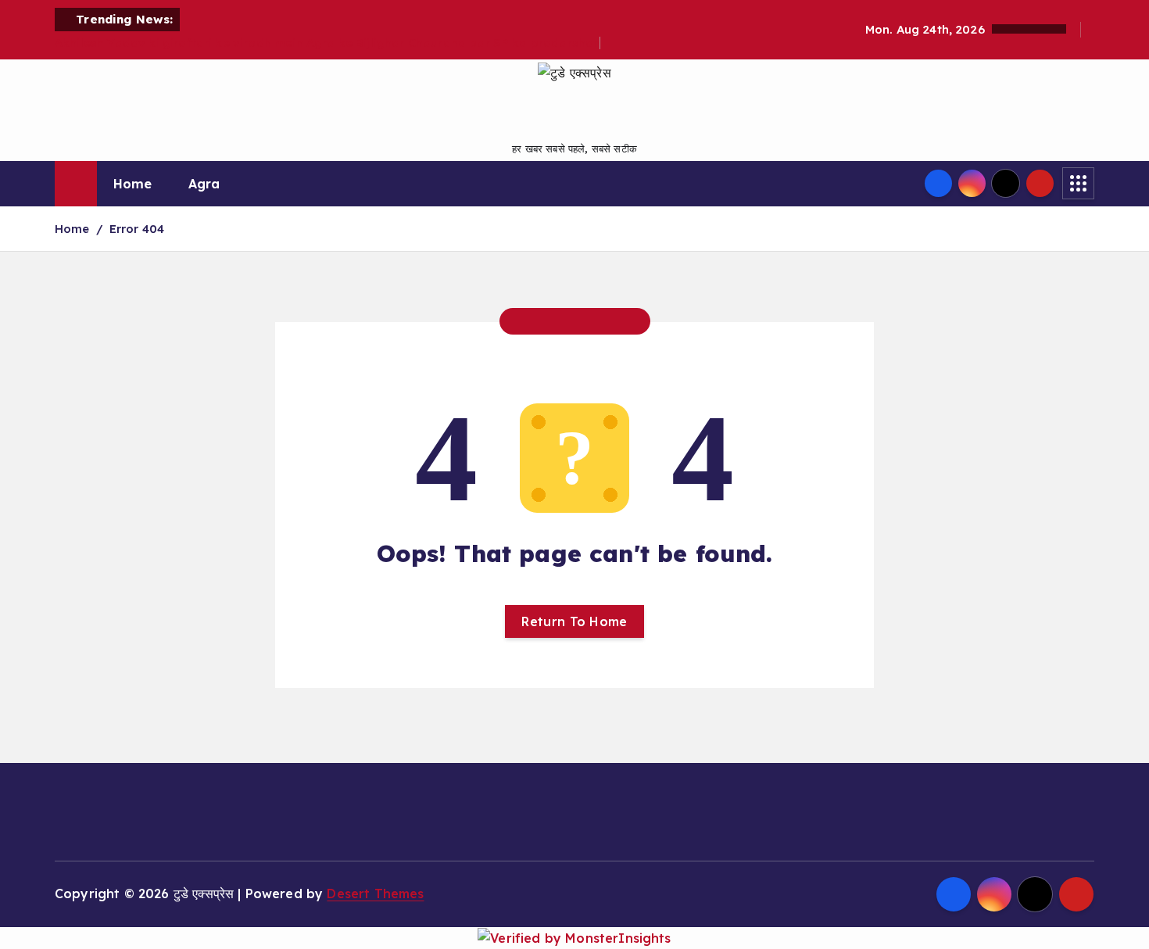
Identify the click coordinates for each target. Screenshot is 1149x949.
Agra (204, 184)
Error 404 (136, 228)
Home (132, 184)
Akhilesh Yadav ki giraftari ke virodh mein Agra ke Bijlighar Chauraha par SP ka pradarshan (327, 42)
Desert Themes (375, 893)
